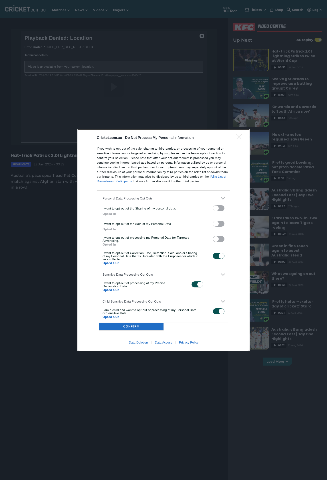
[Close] (240, 138)
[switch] (218, 208)
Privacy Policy (188, 342)
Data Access (163, 342)
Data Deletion (138, 342)
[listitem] (163, 198)
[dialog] (163, 240)
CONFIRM (131, 326)
